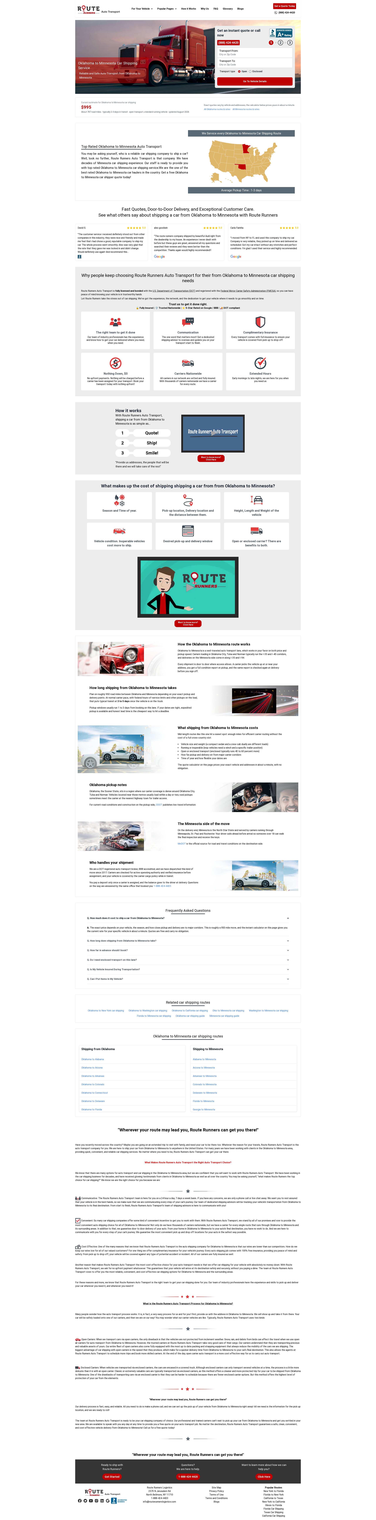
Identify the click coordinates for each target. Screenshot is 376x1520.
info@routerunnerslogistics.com (159, 1501)
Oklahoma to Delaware (93, 1101)
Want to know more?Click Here (211, 458)
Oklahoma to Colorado (92, 1084)
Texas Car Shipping (273, 1512)
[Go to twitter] (85, 1501)
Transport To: (227, 60)
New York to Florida (273, 1491)
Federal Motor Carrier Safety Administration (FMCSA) (248, 291)
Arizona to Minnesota (204, 1067)
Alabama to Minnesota (204, 1059)
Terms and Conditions (216, 1498)
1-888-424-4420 (162, 886)
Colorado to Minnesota (204, 1084)
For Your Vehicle (141, 8)
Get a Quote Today (284, 6)
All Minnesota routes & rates (246, 109)
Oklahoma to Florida (91, 1109)
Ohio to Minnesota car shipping (228, 1010)
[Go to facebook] (80, 1501)
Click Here (264, 1476)
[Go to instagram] (96, 1501)
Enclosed (257, 71)
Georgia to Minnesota (204, 1109)
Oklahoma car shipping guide (190, 1016)
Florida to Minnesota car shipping (154, 1016)
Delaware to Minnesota (205, 1092)
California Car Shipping (273, 1515)
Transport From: (228, 50)
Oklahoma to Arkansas (92, 1076)
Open (244, 71)
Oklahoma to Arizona (92, 1067)
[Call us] (275, 12)
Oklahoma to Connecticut (94, 1092)
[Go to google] (107, 1501)
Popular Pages (165, 8)
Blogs (240, 8)
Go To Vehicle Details (255, 81)
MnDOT (182, 843)
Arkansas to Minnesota (204, 1076)
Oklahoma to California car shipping (190, 1010)
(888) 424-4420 (228, 42)
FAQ (216, 8)
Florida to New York (273, 1494)
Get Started (112, 1476)
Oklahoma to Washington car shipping (148, 1010)
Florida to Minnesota (203, 1101)
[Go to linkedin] (102, 1501)
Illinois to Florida (273, 1505)
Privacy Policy (216, 1491)
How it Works (188, 8)
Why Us (205, 8)
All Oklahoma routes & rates (217, 109)
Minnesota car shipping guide (224, 1016)
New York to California (273, 1501)
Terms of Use (216, 1494)
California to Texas (273, 1498)
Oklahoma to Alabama (92, 1059)
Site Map (216, 1487)
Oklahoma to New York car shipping (106, 1010)
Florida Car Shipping (273, 1508)
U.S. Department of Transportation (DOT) (174, 291)
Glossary (228, 8)
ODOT (159, 804)
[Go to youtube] (91, 1501)
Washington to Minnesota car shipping (268, 1010)
